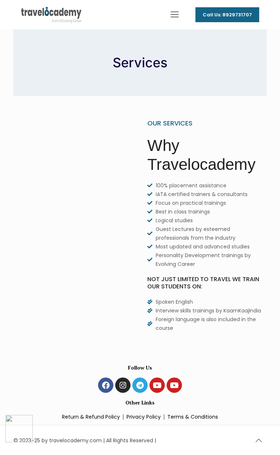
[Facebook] (105, 385)
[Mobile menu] (174, 14)
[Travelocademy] (51, 14)
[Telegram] (140, 385)
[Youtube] (157, 385)
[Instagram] (123, 385)
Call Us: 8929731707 (227, 14)
